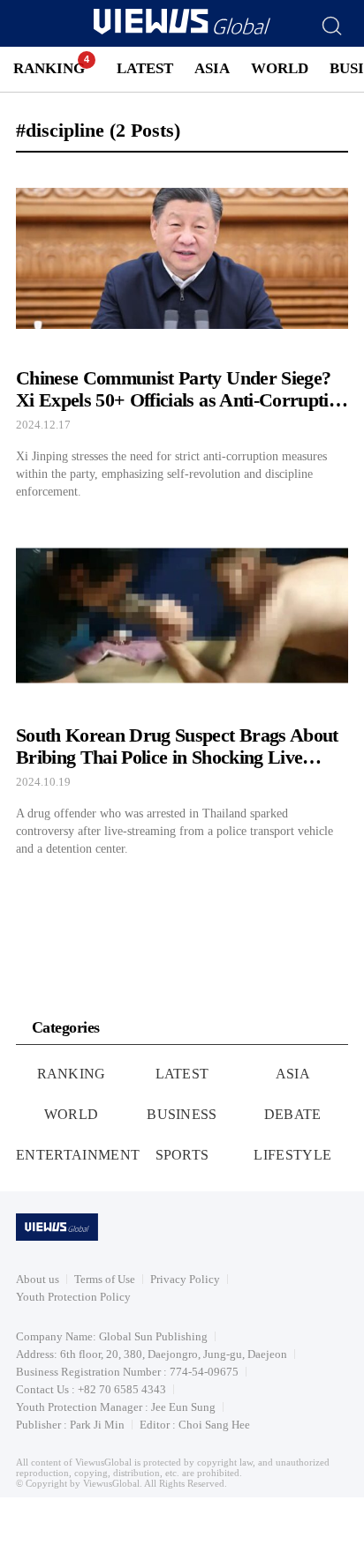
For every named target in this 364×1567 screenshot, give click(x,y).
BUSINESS (182, 1114)
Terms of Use (104, 1279)
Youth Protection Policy (73, 1296)
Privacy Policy (185, 1279)
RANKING (49, 68)
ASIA (212, 68)
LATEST (145, 68)
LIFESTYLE (292, 1154)
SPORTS (182, 1154)
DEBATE (293, 1114)
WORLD (279, 68)
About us (37, 1279)
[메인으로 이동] (182, 31)
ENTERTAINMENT (78, 1154)
